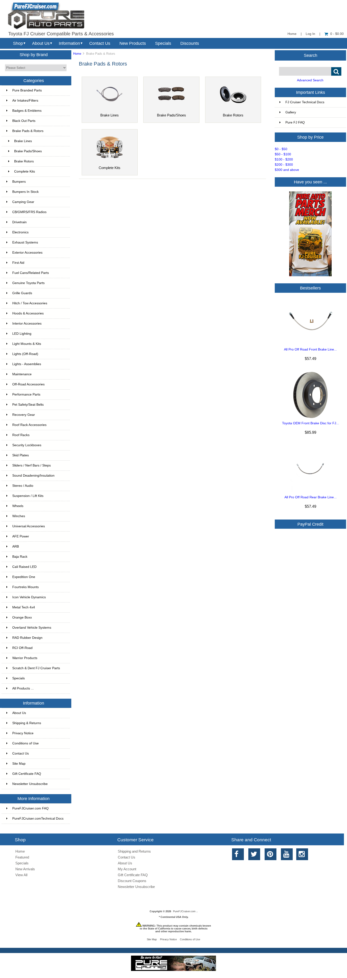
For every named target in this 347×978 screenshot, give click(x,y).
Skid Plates (20, 455)
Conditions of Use (25, 743)
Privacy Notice (23, 733)
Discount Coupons (132, 881)
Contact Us (99, 43)
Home (292, 34)
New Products (132, 43)
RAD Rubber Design (27, 638)
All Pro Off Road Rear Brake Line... (310, 497)
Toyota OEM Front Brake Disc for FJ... (310, 423)
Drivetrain (19, 222)
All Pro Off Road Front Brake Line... (310, 349)
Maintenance (22, 374)
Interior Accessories (27, 323)
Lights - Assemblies (26, 364)
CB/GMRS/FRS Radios (29, 212)
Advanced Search (310, 80)
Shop (18, 43)
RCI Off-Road (22, 648)
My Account (127, 869)
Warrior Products (24, 658)
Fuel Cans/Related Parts (30, 273)
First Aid (18, 262)
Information (69, 43)
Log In (310, 34)
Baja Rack (19, 556)
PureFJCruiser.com (184, 911)
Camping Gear (23, 202)
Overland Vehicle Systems (31, 627)
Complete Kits (24, 171)
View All (21, 875)
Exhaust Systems (25, 242)
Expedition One (23, 577)
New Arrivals (25, 869)
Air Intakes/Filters (25, 100)
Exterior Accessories (27, 252)
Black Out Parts (23, 121)
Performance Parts (26, 394)
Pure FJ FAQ (295, 122)
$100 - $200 (284, 159)
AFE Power (20, 536)
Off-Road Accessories (28, 384)
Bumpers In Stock (25, 192)
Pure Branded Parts (27, 90)
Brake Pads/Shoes (28, 151)
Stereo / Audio (22, 485)
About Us (41, 43)
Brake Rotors (24, 161)
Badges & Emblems (27, 110)
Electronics (20, 232)
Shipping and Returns (134, 851)
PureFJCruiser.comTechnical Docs (37, 818)
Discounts (189, 43)
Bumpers (19, 181)
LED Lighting (21, 333)
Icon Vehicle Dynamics (29, 597)
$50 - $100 (283, 154)
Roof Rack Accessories (29, 425)
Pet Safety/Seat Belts (28, 404)
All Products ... (23, 688)
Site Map (18, 763)
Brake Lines (23, 141)
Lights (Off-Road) (25, 354)
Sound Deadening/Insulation (33, 475)
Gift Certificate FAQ (26, 774)
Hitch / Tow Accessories (29, 303)
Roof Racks (21, 435)
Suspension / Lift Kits (27, 496)
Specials (163, 43)
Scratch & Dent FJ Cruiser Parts (36, 668)
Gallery (290, 112)
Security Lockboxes (26, 445)
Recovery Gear (23, 415)
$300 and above (287, 170)
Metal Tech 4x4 (23, 607)
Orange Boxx (22, 617)
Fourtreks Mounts (25, 587)
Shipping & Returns (26, 723)
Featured (22, 857)
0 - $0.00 (337, 34)
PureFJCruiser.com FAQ (30, 808)
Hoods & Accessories (28, 313)
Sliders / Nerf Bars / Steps (31, 465)
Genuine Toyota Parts (28, 283)
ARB (15, 546)
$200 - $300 (284, 164)
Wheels (17, 506)
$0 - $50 (281, 149)
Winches (18, 516)
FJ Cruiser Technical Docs (304, 102)
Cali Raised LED (24, 567)
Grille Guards (22, 293)
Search (310, 55)
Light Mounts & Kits (26, 344)
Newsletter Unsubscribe (30, 784)
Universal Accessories (28, 526)
